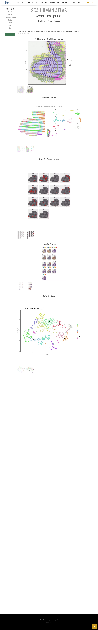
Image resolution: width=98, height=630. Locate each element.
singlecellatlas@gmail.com (54, 619)
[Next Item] (79, 62)
